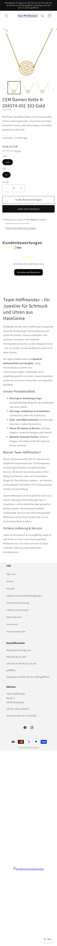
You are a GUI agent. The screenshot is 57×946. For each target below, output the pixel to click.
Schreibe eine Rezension (28, 272)
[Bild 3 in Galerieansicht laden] (42, 87)
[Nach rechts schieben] (53, 88)
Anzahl (5, 182)
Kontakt (10, 588)
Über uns (11, 574)
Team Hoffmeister (31, 747)
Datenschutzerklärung (17, 602)
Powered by (7, 247)
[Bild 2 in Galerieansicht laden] (28, 87)
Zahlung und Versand (17, 610)
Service (9, 581)
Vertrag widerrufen (16, 631)
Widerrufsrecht (14, 617)
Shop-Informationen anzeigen (21, 228)
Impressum (12, 624)
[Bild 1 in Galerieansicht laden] (14, 87)
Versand (18, 151)
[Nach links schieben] (3, 88)
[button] (6, 15)
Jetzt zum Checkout (29, 208)
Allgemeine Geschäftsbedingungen (24, 595)
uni (7, 162)
